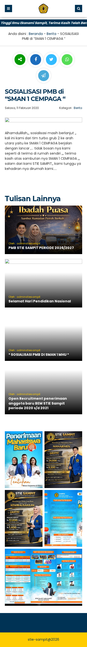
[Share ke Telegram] (43, 75)
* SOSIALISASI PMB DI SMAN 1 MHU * (38, 354)
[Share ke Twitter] (52, 59)
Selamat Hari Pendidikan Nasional (39, 301)
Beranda (36, 33)
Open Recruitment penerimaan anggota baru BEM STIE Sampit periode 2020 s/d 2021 (37, 403)
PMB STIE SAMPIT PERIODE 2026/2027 (41, 247)
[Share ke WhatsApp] (67, 60)
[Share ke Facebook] (36, 59)
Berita (51, 33)
